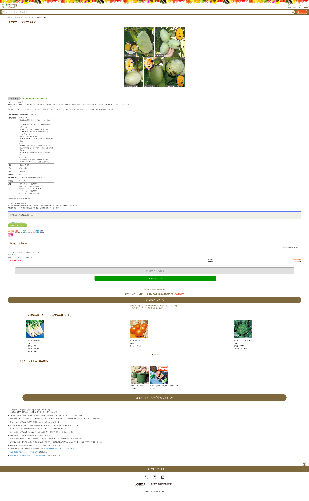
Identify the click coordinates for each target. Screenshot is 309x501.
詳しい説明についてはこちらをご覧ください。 (61, 448)
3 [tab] (157, 354)
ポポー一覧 (27, 17)
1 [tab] (152, 354)
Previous (10, 60)
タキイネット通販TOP (7, 17)
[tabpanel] (78, 336)
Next (299, 60)
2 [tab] (155, 354)
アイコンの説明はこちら (15, 222)
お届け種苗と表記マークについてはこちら (23, 452)
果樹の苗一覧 (18, 17)
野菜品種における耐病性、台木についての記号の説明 (27, 455)
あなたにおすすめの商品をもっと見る (154, 397)
